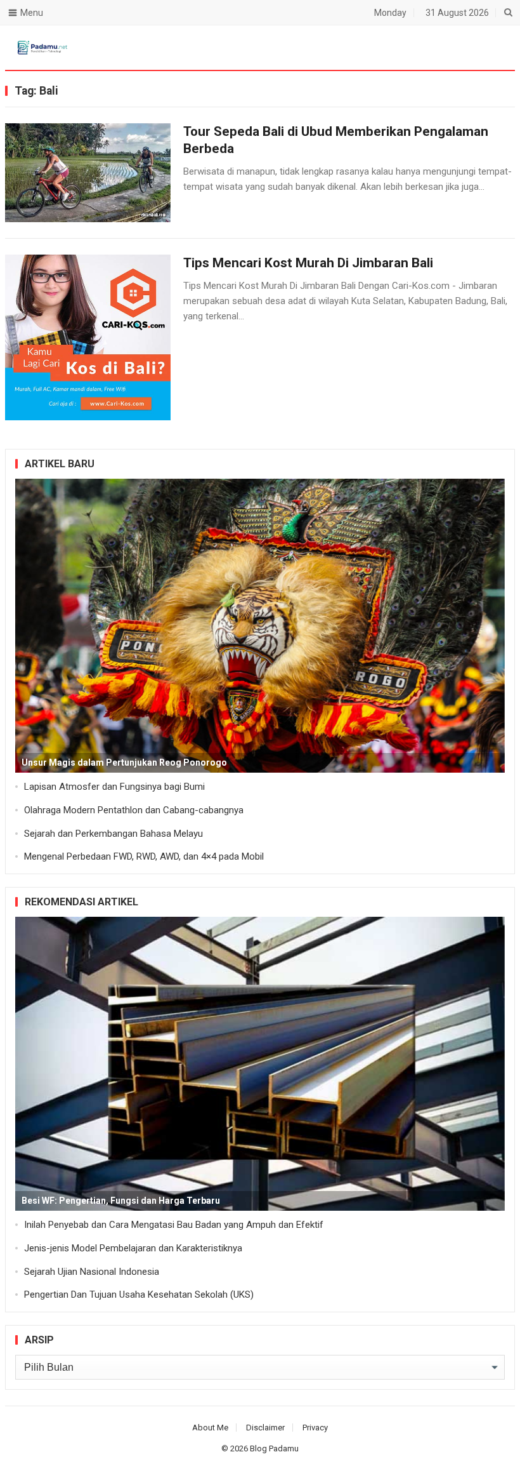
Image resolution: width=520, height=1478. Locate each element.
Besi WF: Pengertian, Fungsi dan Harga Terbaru (121, 1200)
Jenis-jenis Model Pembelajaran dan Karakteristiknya (133, 1248)
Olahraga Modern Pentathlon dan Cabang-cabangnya (134, 810)
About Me (210, 1427)
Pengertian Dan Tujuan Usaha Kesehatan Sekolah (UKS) (139, 1294)
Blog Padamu (274, 1448)
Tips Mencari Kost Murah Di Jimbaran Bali (308, 262)
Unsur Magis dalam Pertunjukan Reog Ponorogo (124, 762)
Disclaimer (265, 1427)
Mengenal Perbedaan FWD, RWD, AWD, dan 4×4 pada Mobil (144, 856)
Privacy (315, 1427)
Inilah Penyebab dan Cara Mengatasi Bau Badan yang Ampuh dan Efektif (173, 1224)
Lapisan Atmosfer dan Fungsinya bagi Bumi (114, 786)
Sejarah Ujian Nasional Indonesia (91, 1271)
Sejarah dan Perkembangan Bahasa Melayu (113, 833)
